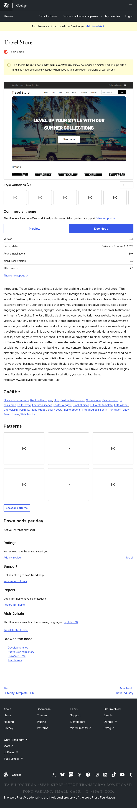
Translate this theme (16, 630)
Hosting (9, 722)
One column (11, 409)
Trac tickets (15, 660)
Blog (56, 400)
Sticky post (54, 409)
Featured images (42, 405)
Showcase (44, 709)
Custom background (72, 400)
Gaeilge (17, 775)
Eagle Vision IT (18, 51)
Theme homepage (15, 275)
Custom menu (110, 400)
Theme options (71, 409)
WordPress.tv (81, 728)
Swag (109, 728)
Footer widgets (63, 405)
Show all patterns (17, 507)
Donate (110, 722)
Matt (9, 746)
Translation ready (118, 409)
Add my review (12, 557)
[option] (24, 448)
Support (75, 715)
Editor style (24, 405)
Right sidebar (38, 409)
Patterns (42, 728)
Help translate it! (95, 26)
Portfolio (24, 409)
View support (104, 218)
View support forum (15, 581)
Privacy (8, 728)
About (7, 709)
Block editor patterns (16, 400)
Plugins (41, 722)
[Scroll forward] (130, 184)
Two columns (11, 414)
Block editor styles (41, 400)
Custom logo (93, 400)
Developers (77, 722)
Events (108, 715)
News (7, 715)
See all (129, 557)
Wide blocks (28, 414)
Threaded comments (94, 409)
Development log (18, 647)
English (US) (71, 622)
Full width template (101, 405)
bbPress (11, 752)
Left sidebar (121, 405)
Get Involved (112, 709)
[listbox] (68, 466)
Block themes (81, 405)
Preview (34, 228)
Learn (74, 709)
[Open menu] (131, 5)
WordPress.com (16, 740)
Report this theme (14, 604)
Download (101, 228)
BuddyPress (13, 758)
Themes (8, 16)
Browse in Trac (17, 655)
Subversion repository (21, 651)
